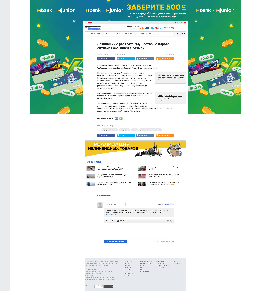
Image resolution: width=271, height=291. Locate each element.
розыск (134, 130)
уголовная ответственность (150, 130)
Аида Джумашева (121, 54)
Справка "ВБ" (160, 267)
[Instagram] (158, 28)
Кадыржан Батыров (110, 130)
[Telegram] (160, 28)
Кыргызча (89, 22)
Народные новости (146, 261)
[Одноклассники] (151, 28)
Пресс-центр (176, 263)
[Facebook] (148, 28)
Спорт (136, 33)
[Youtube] (156, 28)
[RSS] (143, 28)
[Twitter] (153, 28)
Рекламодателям (180, 22)
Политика (100, 33)
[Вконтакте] (146, 28)
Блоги (142, 265)
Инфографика (144, 271)
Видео (142, 269)
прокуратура (124, 130)
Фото (141, 267)
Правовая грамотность (163, 265)
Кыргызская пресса (146, 263)
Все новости (90, 33)
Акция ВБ (156, 33)
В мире (126, 275)
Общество (120, 33)
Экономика (110, 33)
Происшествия (145, 33)
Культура (128, 33)
